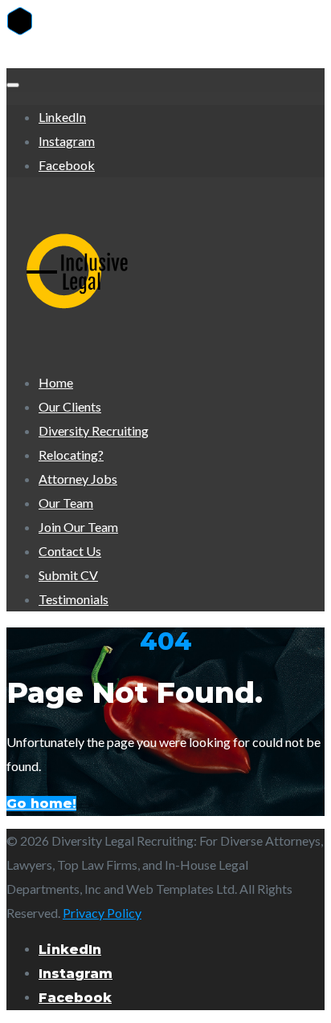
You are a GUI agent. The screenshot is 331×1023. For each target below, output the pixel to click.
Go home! (41, 803)
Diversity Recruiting (94, 430)
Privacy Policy (102, 912)
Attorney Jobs (78, 478)
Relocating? (71, 454)
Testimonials (73, 599)
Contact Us (70, 550)
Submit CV (68, 575)
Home (56, 382)
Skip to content (48, 55)
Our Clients (70, 406)
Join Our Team (78, 526)
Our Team (66, 502)
